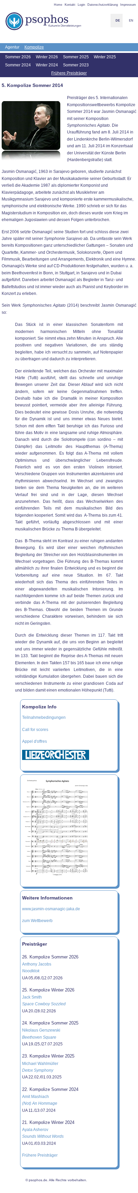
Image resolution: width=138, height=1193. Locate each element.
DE (118, 20)
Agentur (12, 47)
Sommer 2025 (76, 57)
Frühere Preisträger (69, 73)
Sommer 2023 (76, 65)
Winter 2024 (47, 65)
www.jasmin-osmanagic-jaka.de (51, 909)
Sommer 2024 (18, 65)
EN (131, 20)
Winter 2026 (47, 57)
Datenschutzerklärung (102, 4)
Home (58, 4)
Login (81, 4)
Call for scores (35, 729)
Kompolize (34, 47)
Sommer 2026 (18, 57)
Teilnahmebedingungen (44, 717)
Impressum (128, 4)
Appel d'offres (34, 741)
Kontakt (70, 4)
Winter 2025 (105, 57)
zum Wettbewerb (37, 920)
